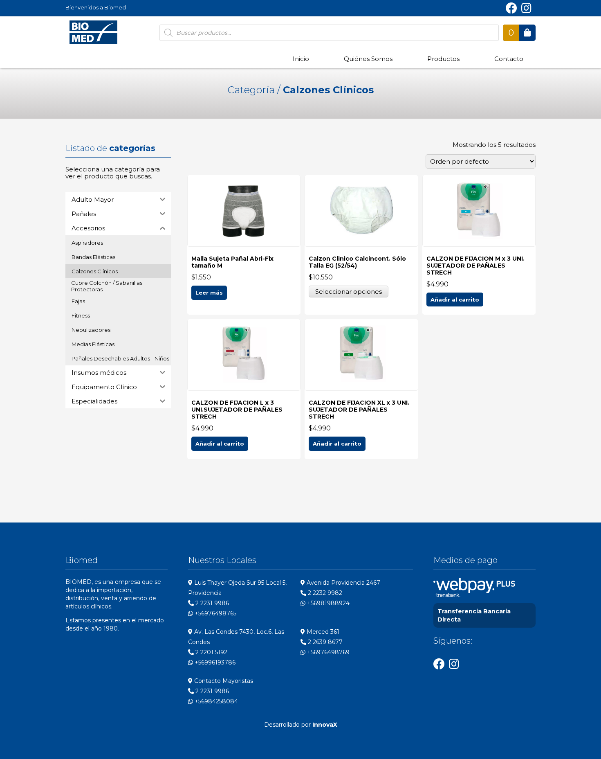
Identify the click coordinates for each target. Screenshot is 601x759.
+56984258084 (215, 701)
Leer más (209, 292)
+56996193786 (214, 662)
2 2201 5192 (210, 652)
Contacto (508, 59)
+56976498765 (214, 613)
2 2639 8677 (324, 642)
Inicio (301, 59)
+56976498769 (327, 652)
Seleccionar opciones (348, 291)
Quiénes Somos (368, 59)
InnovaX (324, 724)
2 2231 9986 (211, 603)
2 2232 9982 (324, 593)
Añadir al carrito (455, 299)
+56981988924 (327, 603)
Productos (443, 59)
